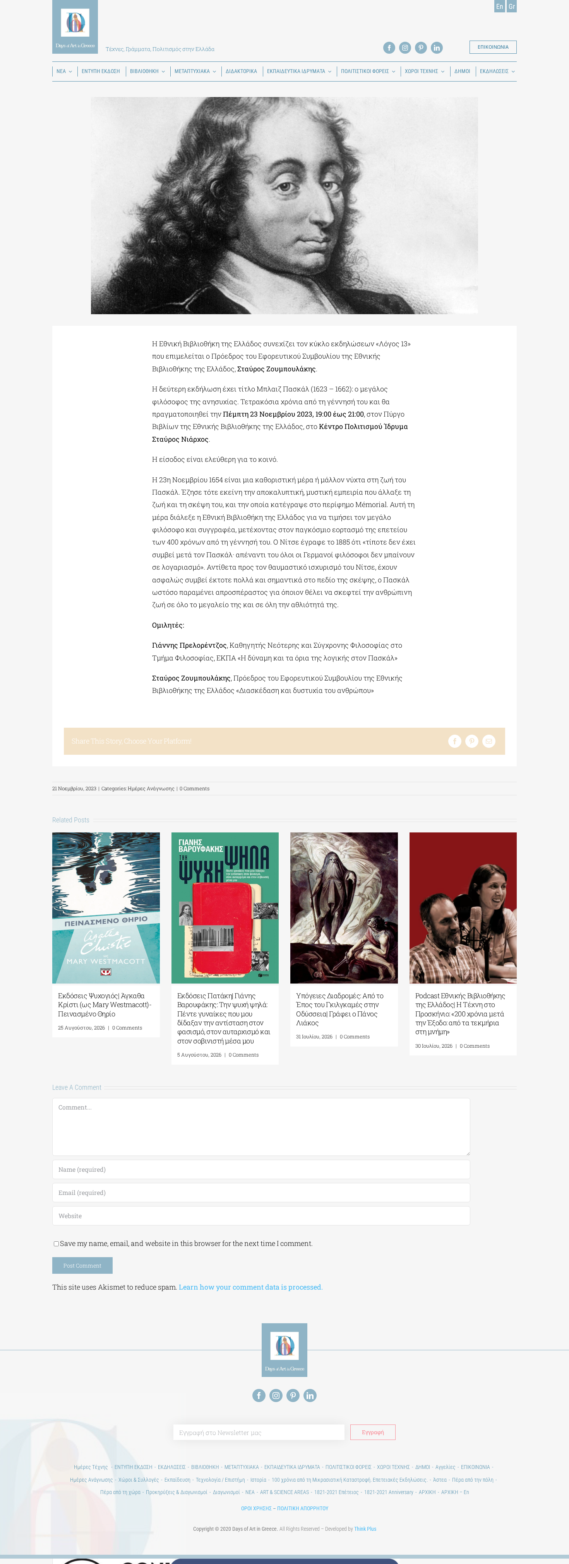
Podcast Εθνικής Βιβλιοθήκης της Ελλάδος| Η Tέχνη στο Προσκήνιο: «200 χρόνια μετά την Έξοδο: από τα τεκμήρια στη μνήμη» (460, 1013)
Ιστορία (258, 1480)
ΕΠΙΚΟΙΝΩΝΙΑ (475, 1467)
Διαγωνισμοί (226, 1492)
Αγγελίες (445, 1467)
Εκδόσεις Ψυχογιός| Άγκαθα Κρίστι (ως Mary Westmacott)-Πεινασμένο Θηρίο (104, 1004)
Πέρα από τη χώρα (120, 1492)
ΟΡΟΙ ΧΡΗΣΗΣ (256, 1508)
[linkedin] (437, 48)
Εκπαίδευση (177, 1480)
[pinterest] (421, 48)
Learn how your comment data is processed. (251, 1287)
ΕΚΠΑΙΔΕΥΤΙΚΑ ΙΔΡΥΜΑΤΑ (292, 1467)
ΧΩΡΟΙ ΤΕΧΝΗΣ (393, 1467)
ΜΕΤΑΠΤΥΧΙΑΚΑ (242, 1467)
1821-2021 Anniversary (388, 1492)
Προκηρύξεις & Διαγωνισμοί (176, 1492)
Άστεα (440, 1480)
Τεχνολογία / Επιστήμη (220, 1480)
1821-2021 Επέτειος (336, 1492)
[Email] (488, 741)
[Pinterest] (471, 741)
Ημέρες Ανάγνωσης (151, 788)
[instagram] (405, 48)
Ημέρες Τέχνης (91, 1467)
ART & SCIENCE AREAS (284, 1492)
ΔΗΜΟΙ (422, 1467)
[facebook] (389, 48)
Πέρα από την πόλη (473, 1480)
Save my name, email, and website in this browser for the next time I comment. (186, 1243)
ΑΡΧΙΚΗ (427, 1492)
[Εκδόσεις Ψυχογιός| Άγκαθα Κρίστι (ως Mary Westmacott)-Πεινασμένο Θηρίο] (106, 837)
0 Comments (194, 788)
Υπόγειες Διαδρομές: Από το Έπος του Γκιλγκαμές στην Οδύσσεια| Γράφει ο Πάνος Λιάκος (339, 1009)
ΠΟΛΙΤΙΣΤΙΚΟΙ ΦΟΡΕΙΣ (349, 1467)
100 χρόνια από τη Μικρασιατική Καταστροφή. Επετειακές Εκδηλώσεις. (350, 1480)
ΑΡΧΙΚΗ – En (455, 1492)
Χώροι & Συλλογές (138, 1480)
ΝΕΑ (250, 1492)
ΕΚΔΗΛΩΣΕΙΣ (172, 1467)
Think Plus (365, 1529)
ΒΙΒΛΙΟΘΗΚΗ (205, 1467)
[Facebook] (454, 741)
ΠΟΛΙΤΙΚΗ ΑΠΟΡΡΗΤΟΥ (302, 1508)
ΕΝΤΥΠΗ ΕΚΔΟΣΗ (134, 1467)
